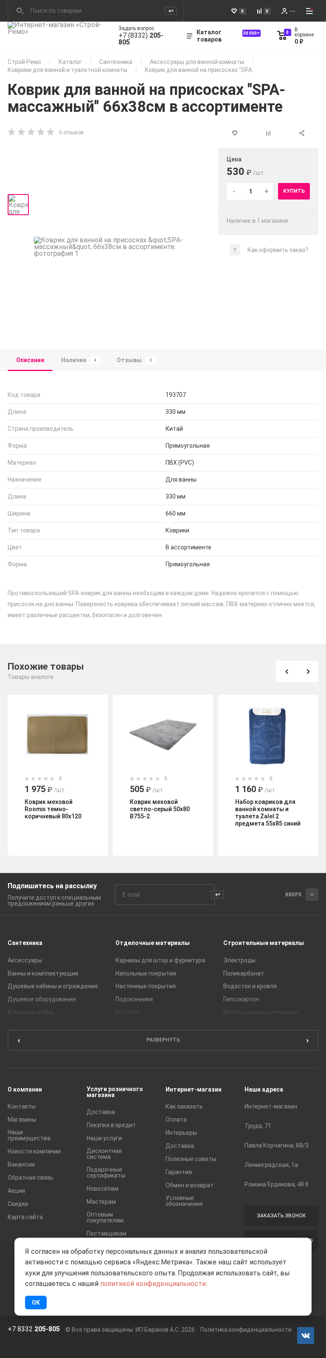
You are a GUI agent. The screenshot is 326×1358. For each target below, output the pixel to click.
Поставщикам (106, 1233)
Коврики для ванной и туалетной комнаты (67, 70)
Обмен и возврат (190, 1185)
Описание (30, 360)
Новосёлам (102, 1189)
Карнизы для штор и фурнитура (160, 960)
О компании (25, 1089)
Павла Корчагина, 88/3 (276, 1145)
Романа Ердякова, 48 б (276, 1184)
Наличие (78, 360)
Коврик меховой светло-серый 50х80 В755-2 (160, 809)
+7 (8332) (140, 39)
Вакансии (21, 1164)
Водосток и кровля (250, 986)
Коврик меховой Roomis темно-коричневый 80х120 (53, 809)
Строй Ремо (24, 62)
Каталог (70, 62)
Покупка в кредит (111, 1125)
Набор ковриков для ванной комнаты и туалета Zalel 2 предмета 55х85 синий (268, 812)
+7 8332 (34, 1329)
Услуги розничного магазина (115, 1092)
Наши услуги (104, 1138)
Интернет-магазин (194, 1089)
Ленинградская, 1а (271, 1165)
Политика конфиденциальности (246, 1330)
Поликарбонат (243, 973)
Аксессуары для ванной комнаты (197, 62)
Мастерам (101, 1202)
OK (36, 1302)
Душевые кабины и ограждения (53, 986)
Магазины (22, 1119)
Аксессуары (25, 960)
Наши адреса (263, 1089)
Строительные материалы (263, 943)
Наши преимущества (29, 1135)
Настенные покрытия (145, 986)
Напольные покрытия (145, 973)
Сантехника (115, 62)
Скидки (18, 1204)
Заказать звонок (281, 1216)
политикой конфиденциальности (153, 1284)
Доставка (101, 1112)
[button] (286, 671)
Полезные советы (191, 1159)
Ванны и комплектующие (43, 973)
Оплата (176, 1119)
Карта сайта (25, 1217)
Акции (16, 1191)
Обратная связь (30, 1178)
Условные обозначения (184, 1201)
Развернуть (163, 1040)
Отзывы (134, 360)
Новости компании (34, 1151)
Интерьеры (181, 1133)
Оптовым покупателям (105, 1217)
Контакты (22, 1106)
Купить (294, 191)
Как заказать (184, 1106)
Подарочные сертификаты (106, 1172)
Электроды (239, 960)
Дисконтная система (104, 1154)
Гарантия (179, 1172)
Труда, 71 (257, 1126)
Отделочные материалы (152, 943)
